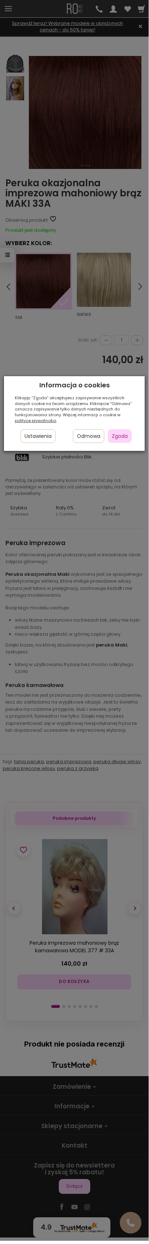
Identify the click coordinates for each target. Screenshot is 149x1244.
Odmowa (88, 436)
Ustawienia (38, 436)
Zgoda (120, 436)
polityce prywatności (35, 420)
